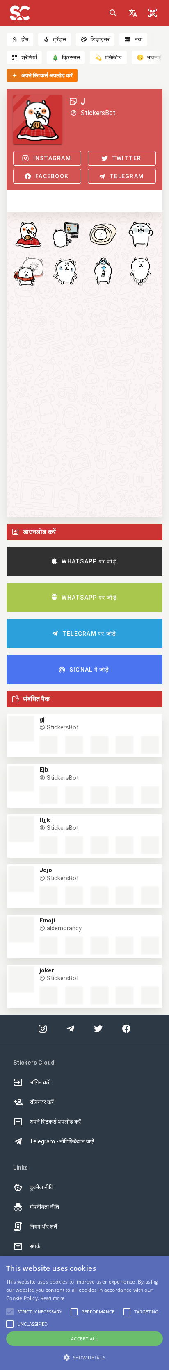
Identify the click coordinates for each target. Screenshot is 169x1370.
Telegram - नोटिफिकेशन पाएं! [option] (62, 1141)
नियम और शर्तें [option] (43, 1226)
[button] (133, 13)
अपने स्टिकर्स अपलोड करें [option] (55, 1121)
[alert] (84, 1313)
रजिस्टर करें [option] (42, 1102)
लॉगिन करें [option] (40, 1082)
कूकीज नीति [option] (41, 1187)
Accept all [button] (84, 1339)
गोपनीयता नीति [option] (44, 1207)
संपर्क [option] (35, 1246)
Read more (53, 1298)
